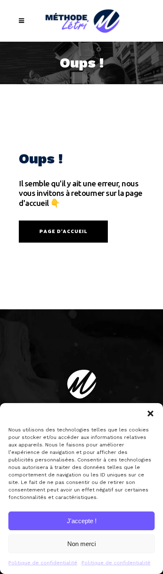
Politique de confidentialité (42, 563)
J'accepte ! (82, 520)
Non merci (81, 543)
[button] (150, 413)
